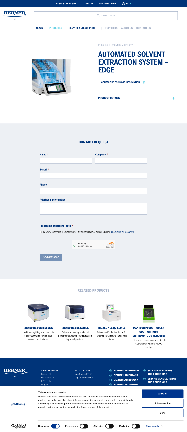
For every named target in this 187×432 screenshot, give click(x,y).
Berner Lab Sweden (126, 384)
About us (127, 28)
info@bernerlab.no (83, 374)
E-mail (44, 169)
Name (44, 154)
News (39, 28)
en (127, 3)
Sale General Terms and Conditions (160, 372)
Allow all (162, 393)
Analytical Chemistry (122, 44)
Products (55, 28)
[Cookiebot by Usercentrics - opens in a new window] (19, 426)
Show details (152, 426)
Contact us (143, 28)
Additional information (52, 199)
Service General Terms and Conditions (162, 380)
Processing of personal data (56, 225)
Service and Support (82, 28)
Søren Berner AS (49, 370)
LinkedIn (88, 3)
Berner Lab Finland (126, 375)
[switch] (84, 426)
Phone (43, 184)
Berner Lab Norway (67, 3)
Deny (162, 413)
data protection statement (122, 232)
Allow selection (162, 403)
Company (101, 154)
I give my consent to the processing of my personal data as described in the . (89, 232)
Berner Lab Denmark (126, 370)
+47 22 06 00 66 (107, 3)
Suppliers (111, 28)
